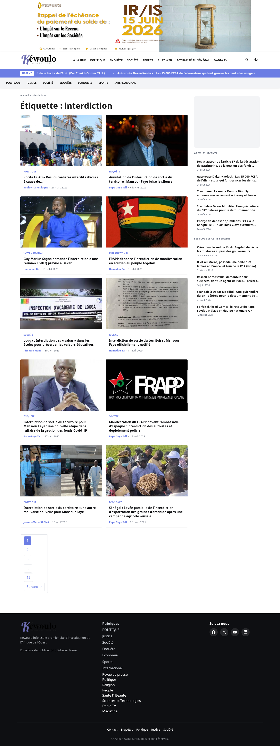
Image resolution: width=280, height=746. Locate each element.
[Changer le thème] (256, 60)
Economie (85, 82)
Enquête (116, 60)
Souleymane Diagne (36, 187)
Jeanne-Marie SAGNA (36, 522)
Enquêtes (127, 729)
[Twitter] (224, 632)
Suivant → (34, 586)
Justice (31, 82)
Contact (112, 729)
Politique (109, 679)
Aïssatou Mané (32, 350)
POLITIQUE (97, 60)
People (107, 690)
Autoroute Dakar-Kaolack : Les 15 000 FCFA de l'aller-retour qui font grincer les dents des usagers (170, 73)
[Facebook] (213, 632)
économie (115, 502)
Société (132, 60)
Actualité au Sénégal (192, 60)
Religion (108, 685)
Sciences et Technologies (121, 700)
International (125, 82)
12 (28, 577)
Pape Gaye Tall (118, 187)
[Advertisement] (227, 122)
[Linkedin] (245, 632)
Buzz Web (165, 60)
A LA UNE (79, 60)
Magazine (109, 711)
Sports (148, 60)
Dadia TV (220, 60)
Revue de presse (115, 674)
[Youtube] (235, 632)
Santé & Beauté (114, 695)
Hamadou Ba (31, 269)
